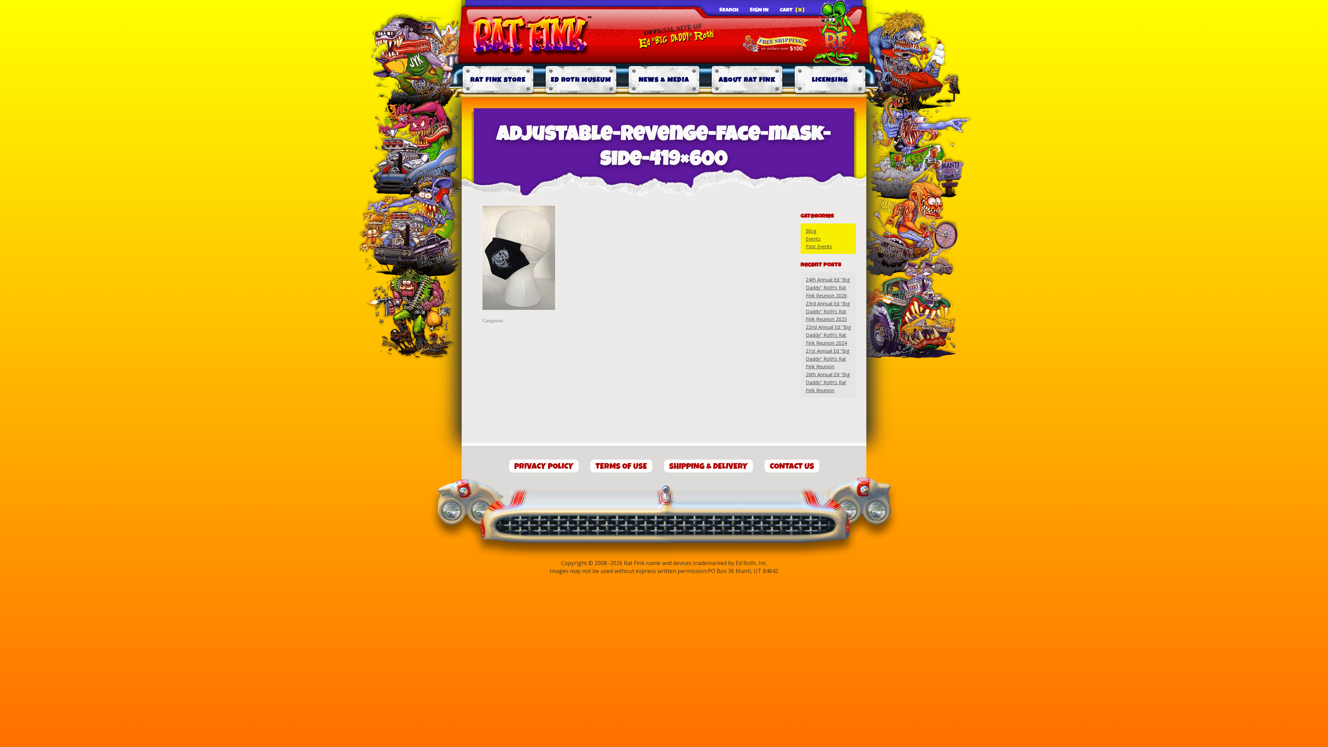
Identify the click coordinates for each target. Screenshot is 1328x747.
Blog (811, 231)
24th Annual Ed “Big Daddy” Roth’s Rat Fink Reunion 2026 (828, 287)
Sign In (759, 10)
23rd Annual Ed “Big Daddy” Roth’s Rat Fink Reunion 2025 (828, 311)
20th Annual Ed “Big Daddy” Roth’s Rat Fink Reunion (828, 382)
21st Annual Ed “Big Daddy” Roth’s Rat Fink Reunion (827, 359)
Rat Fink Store (498, 79)
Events (813, 239)
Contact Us (792, 466)
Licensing (830, 79)
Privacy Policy (543, 466)
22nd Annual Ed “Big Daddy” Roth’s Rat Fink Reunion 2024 (828, 335)
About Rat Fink (747, 79)
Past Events (819, 246)
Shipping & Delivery (708, 466)
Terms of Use (621, 466)
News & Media (664, 79)
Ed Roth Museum (581, 79)
